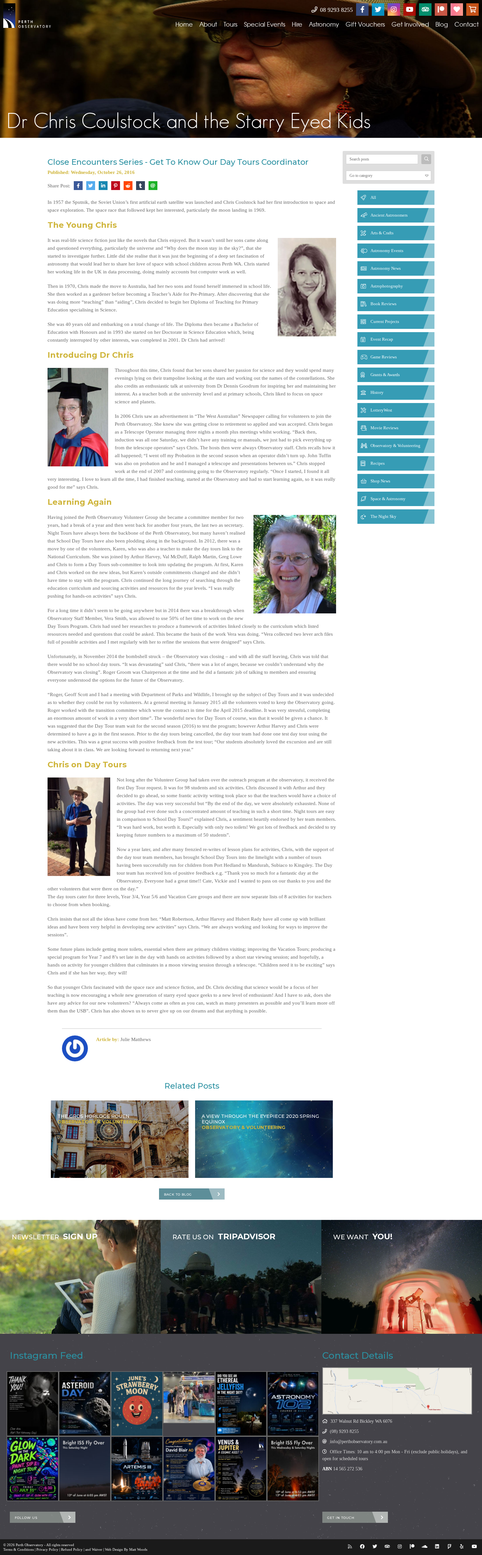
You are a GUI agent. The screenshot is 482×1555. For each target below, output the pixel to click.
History (377, 392)
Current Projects (385, 321)
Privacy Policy (47, 1549)
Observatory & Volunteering (395, 445)
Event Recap (382, 339)
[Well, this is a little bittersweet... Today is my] (33, 1403)
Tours (230, 24)
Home (184, 24)
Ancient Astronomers (389, 215)
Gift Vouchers (365, 24)
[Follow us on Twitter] (378, 9)
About (208, 24)
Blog (441, 24)
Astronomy (324, 24)
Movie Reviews (384, 427)
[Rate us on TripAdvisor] (425, 9)
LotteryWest (381, 410)
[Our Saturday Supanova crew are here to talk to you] (189, 1397)
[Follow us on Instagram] (394, 9)
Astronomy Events (387, 250)
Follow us (26, 1518)
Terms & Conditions (18, 1549)
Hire (297, 24)
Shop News (380, 481)
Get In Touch (340, 1518)
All (373, 197)
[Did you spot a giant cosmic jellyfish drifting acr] (241, 1403)
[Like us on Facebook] (362, 9)
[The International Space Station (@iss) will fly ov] (293, 1468)
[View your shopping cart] (472, 9)
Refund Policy (72, 1549)
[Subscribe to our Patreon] (441, 9)
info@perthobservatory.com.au (358, 1441)
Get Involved (410, 24)
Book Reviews (383, 303)
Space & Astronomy (388, 498)
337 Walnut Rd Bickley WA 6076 (361, 1421)
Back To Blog (178, 1194)
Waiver (97, 1549)
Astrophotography (387, 286)
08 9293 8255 (335, 10)
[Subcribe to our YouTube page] (409, 9)
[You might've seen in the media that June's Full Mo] (137, 1403)
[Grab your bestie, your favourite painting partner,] (33, 1468)
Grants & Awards (385, 374)
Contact (466, 24)
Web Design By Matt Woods (126, 1549)
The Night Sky (383, 516)
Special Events (264, 24)
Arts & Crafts (382, 232)
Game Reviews (384, 356)
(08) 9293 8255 (344, 1431)
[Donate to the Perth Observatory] (457, 9)
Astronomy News (386, 268)
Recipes (378, 463)
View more (80, 1277)
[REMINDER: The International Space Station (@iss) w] (85, 1468)
